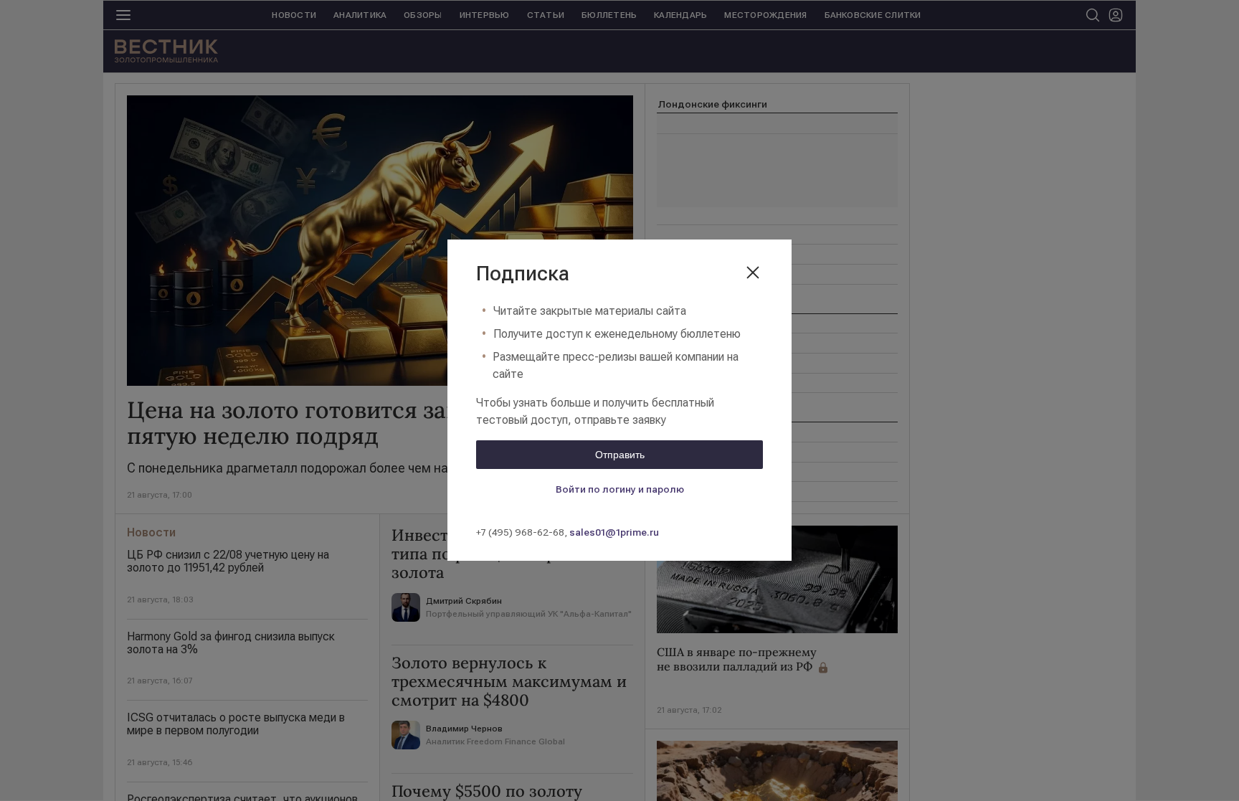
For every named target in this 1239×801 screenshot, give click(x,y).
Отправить (620, 454)
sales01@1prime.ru (614, 532)
